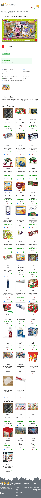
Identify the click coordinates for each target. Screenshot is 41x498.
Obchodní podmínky (19, 492)
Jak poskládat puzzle (37, 490)
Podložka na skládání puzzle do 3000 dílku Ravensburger (33, 124)
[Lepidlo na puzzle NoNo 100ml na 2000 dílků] (17, 252)
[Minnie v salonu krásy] (29, 425)
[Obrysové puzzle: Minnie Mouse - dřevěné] (4, 473)
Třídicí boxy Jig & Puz (33, 269)
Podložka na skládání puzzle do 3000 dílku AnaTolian (33, 197)
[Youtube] (3, 493)
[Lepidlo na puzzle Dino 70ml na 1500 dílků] (17, 301)
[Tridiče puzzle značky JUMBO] (29, 325)
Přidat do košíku (6, 53)
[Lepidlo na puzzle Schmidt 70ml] (17, 398)
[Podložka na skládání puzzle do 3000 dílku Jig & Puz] (4, 228)
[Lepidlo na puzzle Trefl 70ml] (29, 373)
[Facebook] (0, 493)
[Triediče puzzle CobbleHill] (29, 349)
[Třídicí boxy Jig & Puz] (29, 276)
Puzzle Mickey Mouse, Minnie (22, 11)
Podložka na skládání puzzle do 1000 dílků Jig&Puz (33, 221)
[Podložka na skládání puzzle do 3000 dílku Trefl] (4, 155)
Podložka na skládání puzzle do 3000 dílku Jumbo (20, 124)
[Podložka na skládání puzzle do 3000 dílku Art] (4, 179)
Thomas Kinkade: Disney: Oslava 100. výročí (33, 443)
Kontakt (17, 495)
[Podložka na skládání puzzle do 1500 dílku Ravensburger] (17, 155)
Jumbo (20, 119)
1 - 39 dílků (10, 11)
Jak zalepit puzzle (36, 487)
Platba (17, 489)
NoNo (20, 241)
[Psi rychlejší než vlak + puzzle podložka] (4, 373)
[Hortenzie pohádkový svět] (17, 373)
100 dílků (33, 416)
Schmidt (33, 143)
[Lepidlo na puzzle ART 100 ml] (4, 349)
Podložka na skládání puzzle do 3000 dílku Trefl (8, 148)
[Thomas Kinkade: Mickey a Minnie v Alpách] (17, 449)
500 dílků (8, 440)
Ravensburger (33, 119)
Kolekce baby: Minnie (20, 417)
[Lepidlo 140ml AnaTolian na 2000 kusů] (4, 325)
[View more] (33, 113)
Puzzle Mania (3, 11)
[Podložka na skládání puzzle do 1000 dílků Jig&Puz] (29, 228)
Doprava (17, 487)
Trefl (8, 143)
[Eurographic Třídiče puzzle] (17, 227)
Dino (14, 11)
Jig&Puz (8, 216)
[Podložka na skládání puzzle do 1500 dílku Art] (17, 203)
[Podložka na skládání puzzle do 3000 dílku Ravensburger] (29, 130)
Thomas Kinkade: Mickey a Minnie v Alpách (20, 443)
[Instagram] (5, 493)
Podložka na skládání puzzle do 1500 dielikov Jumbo (33, 295)
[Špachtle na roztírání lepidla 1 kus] (4, 398)
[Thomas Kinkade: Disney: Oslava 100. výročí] (29, 449)
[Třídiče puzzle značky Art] (29, 179)
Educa (20, 414)
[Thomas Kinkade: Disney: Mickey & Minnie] (4, 449)
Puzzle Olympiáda (26, 486)
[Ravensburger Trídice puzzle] (17, 179)
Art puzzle (8, 168)
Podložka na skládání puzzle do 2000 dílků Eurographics (8, 197)
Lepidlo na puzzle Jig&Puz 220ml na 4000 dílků (8, 295)
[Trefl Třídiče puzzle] (4, 252)
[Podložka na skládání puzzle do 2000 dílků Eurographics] (4, 203)
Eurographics (8, 192)
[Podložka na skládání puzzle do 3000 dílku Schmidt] (29, 155)
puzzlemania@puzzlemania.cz (6, 488)
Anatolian (33, 192)
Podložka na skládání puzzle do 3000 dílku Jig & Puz (8, 221)
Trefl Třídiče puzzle (8, 244)
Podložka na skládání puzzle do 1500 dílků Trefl (8, 270)
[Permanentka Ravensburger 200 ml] (17, 325)
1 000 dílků (8, 121)
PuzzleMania (7, 119)
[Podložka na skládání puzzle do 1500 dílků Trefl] (4, 277)
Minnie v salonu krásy (33, 417)
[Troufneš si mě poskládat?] (4, 130)
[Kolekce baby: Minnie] (17, 425)
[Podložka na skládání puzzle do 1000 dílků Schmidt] (29, 252)
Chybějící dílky (35, 486)
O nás (17, 490)
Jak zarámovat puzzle (37, 489)
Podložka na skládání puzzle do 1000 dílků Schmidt (33, 246)
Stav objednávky (19, 486)
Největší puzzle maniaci (28, 487)
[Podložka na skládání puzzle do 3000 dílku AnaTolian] (29, 203)
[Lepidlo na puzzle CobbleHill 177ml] (17, 349)
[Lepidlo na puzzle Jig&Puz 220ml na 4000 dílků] (4, 301)
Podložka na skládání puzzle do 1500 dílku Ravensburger (20, 148)
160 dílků (8, 464)
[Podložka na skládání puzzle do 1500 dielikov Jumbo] (29, 301)
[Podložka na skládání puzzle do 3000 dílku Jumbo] (17, 130)
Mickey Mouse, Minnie (5, 91)
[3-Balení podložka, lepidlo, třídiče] (17, 276)
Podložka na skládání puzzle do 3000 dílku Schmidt (33, 148)
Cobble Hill (20, 338)
